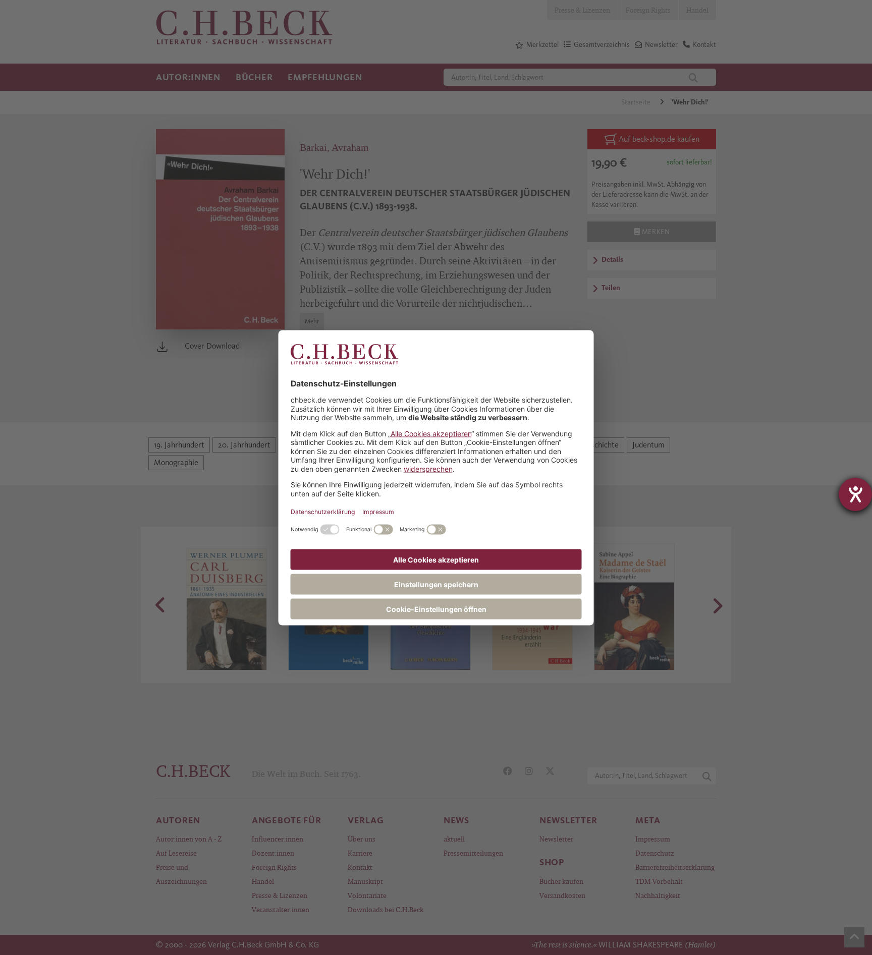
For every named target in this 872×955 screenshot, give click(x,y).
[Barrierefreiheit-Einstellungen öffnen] (855, 494)
